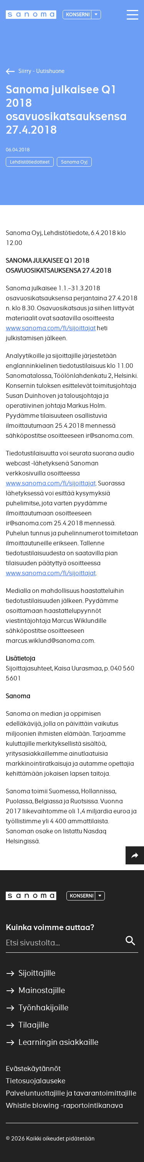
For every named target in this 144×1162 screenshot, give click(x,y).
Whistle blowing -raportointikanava (64, 1105)
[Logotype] (31, 896)
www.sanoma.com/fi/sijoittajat (51, 483)
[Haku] (130, 940)
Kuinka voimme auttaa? (50, 927)
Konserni (78, 14)
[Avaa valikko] (130, 15)
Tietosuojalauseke (35, 1080)
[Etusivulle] (31, 14)
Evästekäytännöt (33, 1068)
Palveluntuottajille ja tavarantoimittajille (71, 1093)
